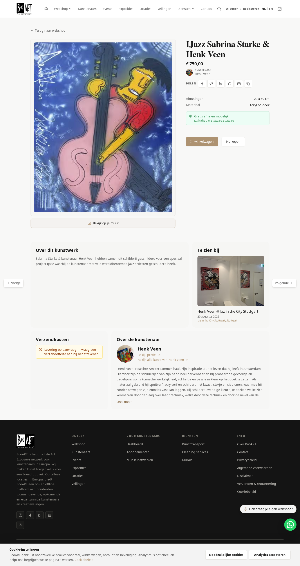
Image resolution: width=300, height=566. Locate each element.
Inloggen (232, 9)
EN (271, 9)
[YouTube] (20, 525)
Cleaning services (195, 452)
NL (264, 9)
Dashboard (135, 444)
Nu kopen (233, 141)
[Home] (46, 8)
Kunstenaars (87, 9)
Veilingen (164, 9)
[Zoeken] (219, 9)
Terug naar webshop (50, 30)
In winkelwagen (202, 141)
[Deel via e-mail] (239, 84)
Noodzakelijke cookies (226, 555)
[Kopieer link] (248, 84)
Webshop (61, 9)
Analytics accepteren (270, 555)
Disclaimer (245, 476)
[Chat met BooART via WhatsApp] (290, 525)
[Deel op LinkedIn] (220, 84)
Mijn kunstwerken (140, 460)
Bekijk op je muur (106, 223)
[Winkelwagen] (280, 9)
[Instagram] (20, 515)
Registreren (251, 9)
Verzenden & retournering (256, 484)
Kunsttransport (193, 444)
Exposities (126, 9)
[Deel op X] (211, 84)
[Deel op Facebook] (202, 84)
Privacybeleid (247, 460)
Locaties (145, 9)
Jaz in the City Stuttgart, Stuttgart (214, 120)
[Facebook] (30, 515)
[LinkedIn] (49, 515)
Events (107, 9)
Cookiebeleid (246, 491)
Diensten (184, 9)
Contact (206, 9)
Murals (187, 460)
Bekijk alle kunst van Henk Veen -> (163, 360)
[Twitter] (40, 515)
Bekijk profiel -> (149, 355)
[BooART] (24, 9)
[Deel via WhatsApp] (230, 84)
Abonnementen (138, 452)
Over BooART (246, 444)
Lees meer (124, 402)
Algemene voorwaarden (254, 468)
